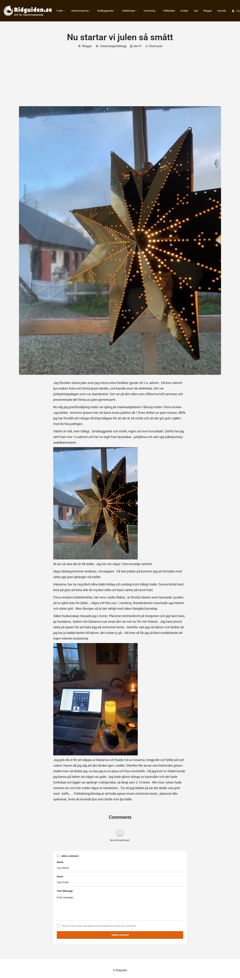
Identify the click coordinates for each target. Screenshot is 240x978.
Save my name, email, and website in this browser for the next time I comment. (99, 926)
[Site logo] (28, 10)
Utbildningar (128, 10)
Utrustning (149, 10)
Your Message (65, 891)
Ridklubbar (169, 10)
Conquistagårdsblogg (113, 46)
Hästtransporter (80, 10)
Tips (196, 10)
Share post (155, 46)
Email (60, 876)
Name (60, 862)
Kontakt (221, 10)
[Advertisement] (120, 74)
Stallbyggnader (105, 10)
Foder (60, 10)
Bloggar (207, 10)
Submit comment (120, 935)
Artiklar (184, 10)
